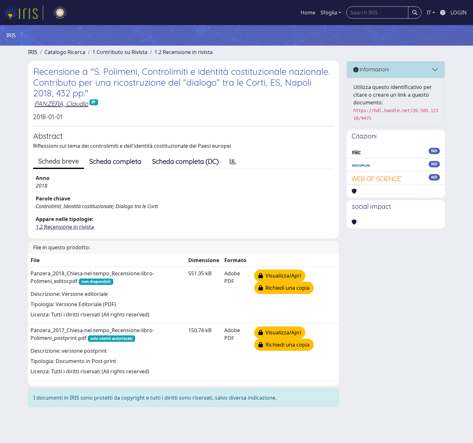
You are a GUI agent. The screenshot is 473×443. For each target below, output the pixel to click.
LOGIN (458, 12)
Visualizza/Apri (282, 275)
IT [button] (429, 12)
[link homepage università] (59, 12)
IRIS (32, 52)
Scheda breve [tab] (58, 161)
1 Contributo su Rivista (119, 52)
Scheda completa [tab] (115, 161)
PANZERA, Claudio (61, 104)
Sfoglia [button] (328, 12)
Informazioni (373, 69)
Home (308, 12)
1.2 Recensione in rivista (183, 52)
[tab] (233, 161)
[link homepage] (23, 12)
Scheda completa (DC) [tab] (185, 161)
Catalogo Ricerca (64, 52)
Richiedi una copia (286, 287)
